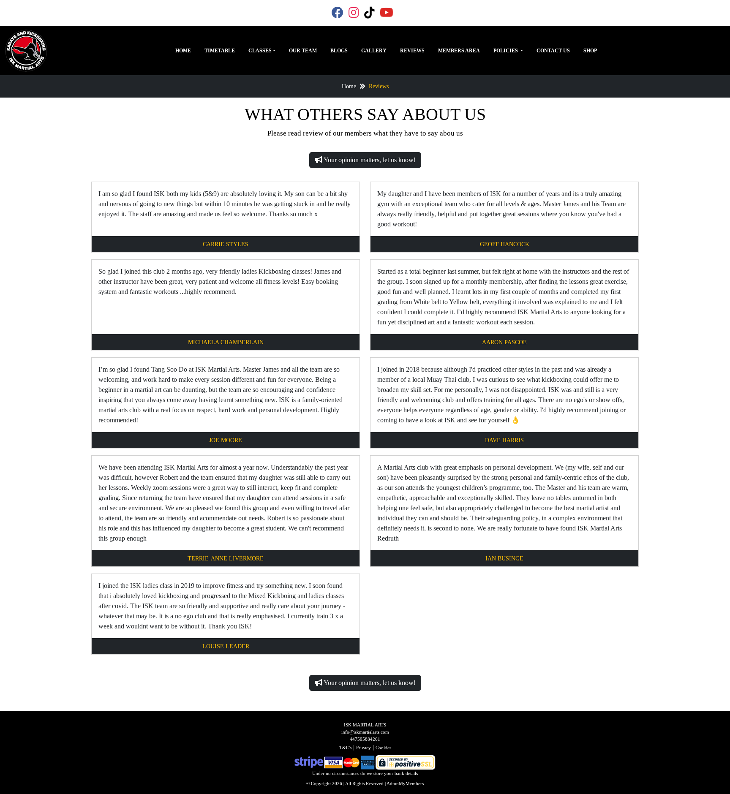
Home (183, 51)
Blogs (339, 51)
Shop (590, 51)
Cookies (383, 747)
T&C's (345, 747)
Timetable (219, 51)
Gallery (374, 51)
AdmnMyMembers (405, 783)
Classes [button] (260, 51)
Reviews (412, 51)
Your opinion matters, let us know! (369, 159)
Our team (303, 51)
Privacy (363, 747)
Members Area (459, 51)
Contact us (553, 51)
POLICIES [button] (506, 51)
